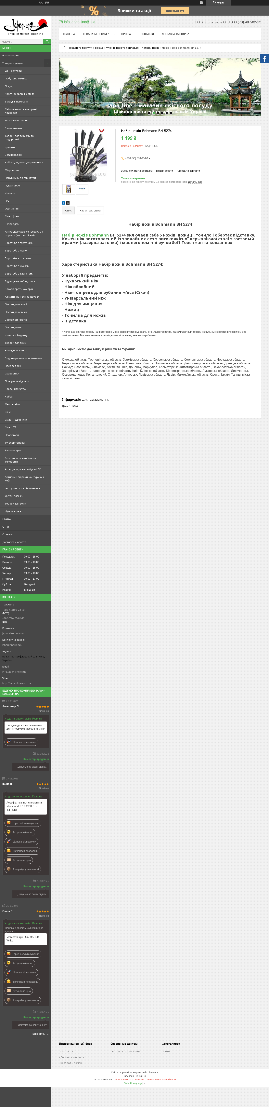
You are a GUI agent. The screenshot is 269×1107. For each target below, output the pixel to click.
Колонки (10, 193)
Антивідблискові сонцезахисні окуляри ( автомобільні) (24, 233)
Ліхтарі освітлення (16, 120)
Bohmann (99, 235)
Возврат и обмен (71, 1063)
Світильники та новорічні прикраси (21, 111)
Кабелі (9, 396)
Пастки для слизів (16, 312)
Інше (8, 412)
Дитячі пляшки (14, 496)
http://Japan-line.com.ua (16, 683)
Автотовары (13, 450)
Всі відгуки (38, 1033)
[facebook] (63, 203)
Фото (166, 1051)
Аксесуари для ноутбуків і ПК (23, 469)
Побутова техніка (16, 78)
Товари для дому (15, 342)
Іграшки (10, 147)
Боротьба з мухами (17, 266)
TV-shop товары (15, 442)
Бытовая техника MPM (126, 1051)
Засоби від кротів (16, 319)
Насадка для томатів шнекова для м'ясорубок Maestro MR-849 (25, 727)
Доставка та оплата (175, 33)
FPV (7, 201)
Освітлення (12, 208)
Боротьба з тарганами (19, 273)
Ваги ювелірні (13, 154)
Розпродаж (12, 224)
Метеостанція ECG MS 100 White (22, 939)
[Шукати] (47, 42)
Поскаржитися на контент (129, 1079)
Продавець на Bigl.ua (135, 1076)
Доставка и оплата (14, 542)
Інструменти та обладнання (22, 488)
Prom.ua (153, 1072)
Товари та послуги (96, 33)
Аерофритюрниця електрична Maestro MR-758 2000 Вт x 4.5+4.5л (24, 806)
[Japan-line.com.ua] (25, 25)
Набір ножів (75, 235)
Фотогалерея (10, 55)
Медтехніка (12, 404)
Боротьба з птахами (18, 258)
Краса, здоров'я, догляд (19, 94)
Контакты (66, 1051)
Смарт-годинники (16, 419)
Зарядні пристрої (15, 389)
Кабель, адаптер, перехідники (24, 162)
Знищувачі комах (16, 350)
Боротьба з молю (16, 250)
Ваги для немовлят (16, 101)
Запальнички (13, 128)
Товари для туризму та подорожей (19, 137)
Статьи (6, 519)
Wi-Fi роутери (13, 71)
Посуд (8, 86)
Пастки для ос (13, 327)
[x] (68, 203)
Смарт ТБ (10, 427)
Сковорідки (12, 373)
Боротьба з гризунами (19, 243)
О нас (5, 526)
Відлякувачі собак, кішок (20, 281)
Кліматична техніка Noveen (22, 296)
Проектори (12, 435)
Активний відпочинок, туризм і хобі (24, 478)
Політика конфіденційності (161, 1079)
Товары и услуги (12, 63)
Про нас (126, 33)
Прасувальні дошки (17, 381)
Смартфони (12, 216)
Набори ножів (150, 47)
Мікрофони (12, 170)
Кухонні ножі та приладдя (122, 47)
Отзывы (7, 534)
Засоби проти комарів (19, 289)
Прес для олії (13, 366)
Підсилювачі (12, 185)
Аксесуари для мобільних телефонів (20, 459)
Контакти (147, 33)
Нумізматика (13, 511)
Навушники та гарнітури (20, 178)
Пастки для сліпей (16, 304)
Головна (69, 33)
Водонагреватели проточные (24, 358)
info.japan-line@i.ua (14, 671)
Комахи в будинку (16, 335)
